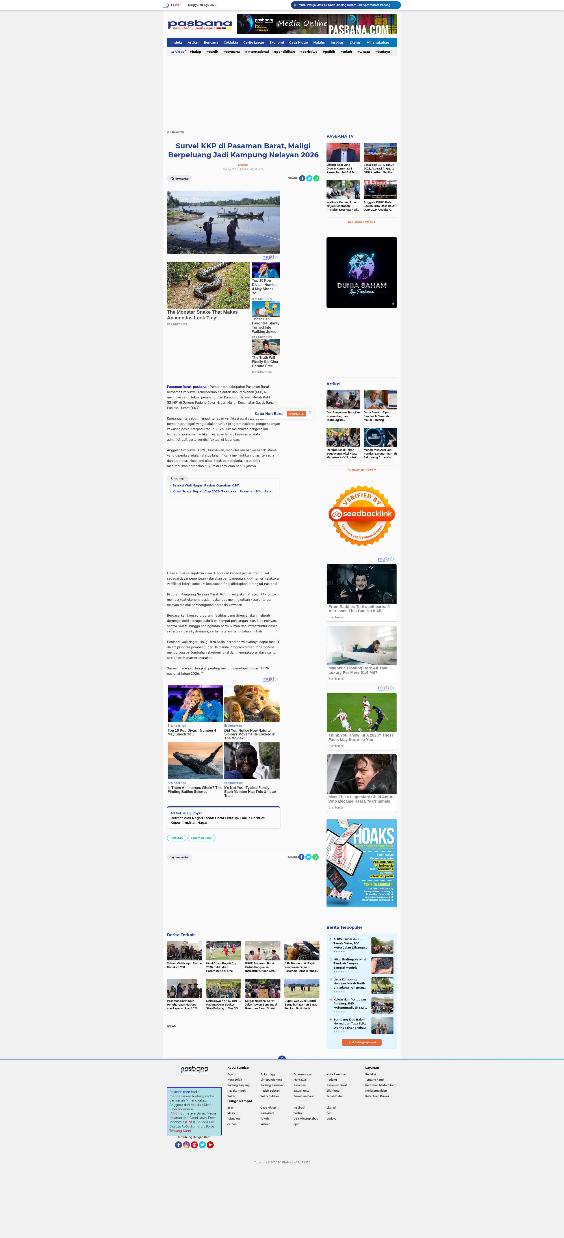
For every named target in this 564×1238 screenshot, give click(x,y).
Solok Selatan (269, 1096)
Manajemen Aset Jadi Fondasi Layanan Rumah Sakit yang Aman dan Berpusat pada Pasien (380, 453)
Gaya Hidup (298, 42)
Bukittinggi (267, 1074)
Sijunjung (333, 1090)
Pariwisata (267, 1113)
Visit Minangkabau (305, 1118)
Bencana (211, 42)
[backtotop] (282, 1059)
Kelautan (177, 838)
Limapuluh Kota (271, 1079)
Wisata (365, 52)
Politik (330, 52)
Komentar (182, 178)
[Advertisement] (282, 91)
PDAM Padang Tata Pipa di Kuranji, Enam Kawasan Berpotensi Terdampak (348, 5)
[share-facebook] (302, 178)
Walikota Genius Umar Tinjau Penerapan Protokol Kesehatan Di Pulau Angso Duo (342, 206)
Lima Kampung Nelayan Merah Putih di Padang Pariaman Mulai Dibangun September (349, 983)
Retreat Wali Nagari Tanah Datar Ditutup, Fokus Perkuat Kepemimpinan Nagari (218, 820)
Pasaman (299, 1085)
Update (297, 413)
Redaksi (370, 1074)
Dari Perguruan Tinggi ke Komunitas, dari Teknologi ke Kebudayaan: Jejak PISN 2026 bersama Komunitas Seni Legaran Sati (343, 416)
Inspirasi (337, 42)
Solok (231, 1096)
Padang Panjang (238, 1085)
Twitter (204, 1150)
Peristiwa (309, 52)
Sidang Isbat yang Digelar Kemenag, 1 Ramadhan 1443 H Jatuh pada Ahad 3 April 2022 (343, 168)
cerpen (232, 1124)
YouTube (213, 1150)
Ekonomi (276, 42)
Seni (329, 1113)
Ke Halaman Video (360, 222)
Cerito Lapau (253, 42)
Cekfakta (231, 42)
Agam (231, 1074)
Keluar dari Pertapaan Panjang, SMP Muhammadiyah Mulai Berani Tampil (350, 1004)
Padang (332, 1079)
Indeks (176, 42)
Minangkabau (378, 42)
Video (179, 52)
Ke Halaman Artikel (361, 469)
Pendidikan (285, 52)
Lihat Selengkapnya (360, 1042)
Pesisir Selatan (270, 1090)
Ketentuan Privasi (377, 1096)
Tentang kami (374, 1079)
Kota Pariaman (337, 1074)
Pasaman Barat (201, 838)
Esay (230, 1107)
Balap (196, 52)
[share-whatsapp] (316, 178)
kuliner (265, 1124)
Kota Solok (234, 1079)
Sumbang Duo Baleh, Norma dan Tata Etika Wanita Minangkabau (350, 1023)
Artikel (193, 42)
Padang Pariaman (272, 1085)
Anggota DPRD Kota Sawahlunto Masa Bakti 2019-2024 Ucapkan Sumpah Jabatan (379, 206)
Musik (231, 1113)
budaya (384, 52)
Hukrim (319, 42)
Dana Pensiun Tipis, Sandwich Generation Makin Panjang (378, 416)
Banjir (213, 52)
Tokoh (347, 52)
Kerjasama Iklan (376, 1090)
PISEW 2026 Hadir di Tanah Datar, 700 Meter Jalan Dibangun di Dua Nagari (350, 943)
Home (175, 5)
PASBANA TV (340, 136)
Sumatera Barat (304, 1096)
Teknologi (233, 1118)
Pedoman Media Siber (380, 1085)
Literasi (355, 42)
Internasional (258, 52)
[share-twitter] (309, 178)
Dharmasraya (302, 1074)
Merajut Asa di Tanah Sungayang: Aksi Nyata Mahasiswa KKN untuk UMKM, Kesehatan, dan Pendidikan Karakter (342, 453)
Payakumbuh (236, 1090)
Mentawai (299, 1079)
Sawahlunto (301, 1090)
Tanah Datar (335, 1096)
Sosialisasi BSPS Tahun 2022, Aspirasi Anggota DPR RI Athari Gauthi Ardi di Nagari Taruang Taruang (379, 168)
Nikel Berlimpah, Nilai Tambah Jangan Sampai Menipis (350, 963)
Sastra (297, 1113)
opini (296, 1124)
